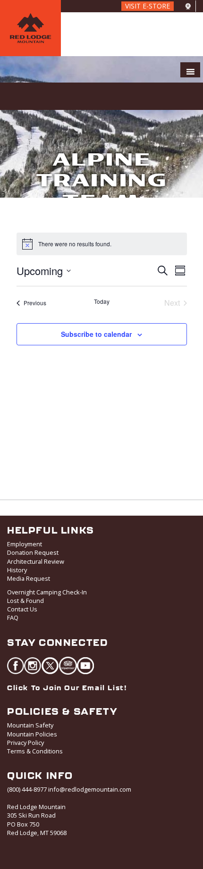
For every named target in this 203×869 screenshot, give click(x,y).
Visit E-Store (147, 5)
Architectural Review (35, 561)
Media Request (28, 578)
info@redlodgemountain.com (89, 789)
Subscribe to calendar (96, 334)
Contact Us (22, 609)
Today (102, 301)
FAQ (12, 617)
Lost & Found (25, 600)
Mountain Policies (32, 734)
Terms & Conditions (35, 751)
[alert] (74, 244)
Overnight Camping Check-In (47, 592)
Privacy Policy (25, 742)
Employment (24, 544)
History (17, 570)
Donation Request (33, 552)
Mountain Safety (30, 725)
